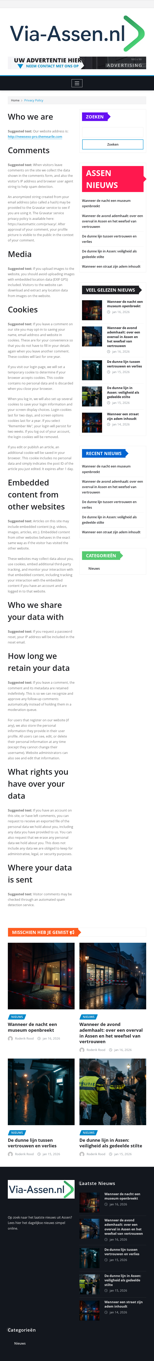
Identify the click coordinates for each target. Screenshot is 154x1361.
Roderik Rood (24, 1038)
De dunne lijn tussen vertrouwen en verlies (124, 363)
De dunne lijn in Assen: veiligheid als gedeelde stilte (123, 392)
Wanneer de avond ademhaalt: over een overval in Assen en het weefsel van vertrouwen (112, 221)
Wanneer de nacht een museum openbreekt (125, 303)
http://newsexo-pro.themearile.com (35, 136)
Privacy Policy (33, 100)
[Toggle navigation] (77, 83)
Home (15, 100)
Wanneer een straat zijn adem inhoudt (111, 266)
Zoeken (95, 117)
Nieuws (94, 568)
